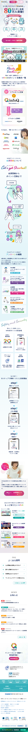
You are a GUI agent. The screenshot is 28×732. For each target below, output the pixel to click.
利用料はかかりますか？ (11, 573)
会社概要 (21, 688)
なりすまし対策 (21, 711)
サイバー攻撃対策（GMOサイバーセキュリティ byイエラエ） (12, 709)
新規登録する (14, 658)
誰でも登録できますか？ (11, 569)
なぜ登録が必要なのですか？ (12, 565)
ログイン (20, 1)
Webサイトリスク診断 (14, 704)
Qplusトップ (19, 546)
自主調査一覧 (19, 527)
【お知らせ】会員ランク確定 (8, 617)
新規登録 (13, 1)
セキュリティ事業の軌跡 (5, 713)
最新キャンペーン (18, 514)
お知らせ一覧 (22, 637)
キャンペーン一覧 (18, 517)
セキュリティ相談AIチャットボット (7, 705)
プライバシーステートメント (21, 686)
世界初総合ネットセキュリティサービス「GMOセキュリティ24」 (13, 701)
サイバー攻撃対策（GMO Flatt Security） (8, 711)
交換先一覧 (3, 681)
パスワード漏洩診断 (5, 704)
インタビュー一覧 (18, 537)
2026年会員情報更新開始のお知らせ (10, 602)
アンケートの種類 (10, 681)
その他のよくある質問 (20, 583)
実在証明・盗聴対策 (5, 707)
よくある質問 (24, 681)
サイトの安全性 (17, 681)
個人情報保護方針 (7, 688)
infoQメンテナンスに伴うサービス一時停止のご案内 (13, 624)
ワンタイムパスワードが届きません (14, 578)
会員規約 (7, 686)
